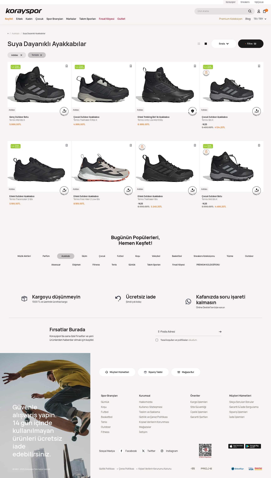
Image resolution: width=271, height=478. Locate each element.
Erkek (19, 19)
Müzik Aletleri (24, 256)
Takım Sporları (87, 19)
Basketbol (177, 256)
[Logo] (24, 11)
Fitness (96, 264)
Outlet (121, 19)
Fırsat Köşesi (106, 19)
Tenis (114, 264)
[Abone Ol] (219, 332)
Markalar (71, 19)
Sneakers (245, 2)
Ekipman (76, 264)
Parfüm (46, 256)
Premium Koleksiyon (230, 19)
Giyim (84, 256)
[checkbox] (157, 340)
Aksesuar (56, 264)
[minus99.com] (193, 469)
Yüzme (230, 256)
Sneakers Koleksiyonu (204, 256)
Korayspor (231, 2)
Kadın (29, 19)
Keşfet (9, 19)
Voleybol (156, 256)
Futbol (120, 256)
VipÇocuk (259, 2)
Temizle (35, 55)
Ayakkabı (65, 256)
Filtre (249, 43)
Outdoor (249, 256)
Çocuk (39, 19)
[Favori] (66, 66)
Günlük (132, 264)
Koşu (137, 256)
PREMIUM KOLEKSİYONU (208, 264)
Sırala (222, 43)
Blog (248, 19)
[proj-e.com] (206, 468)
